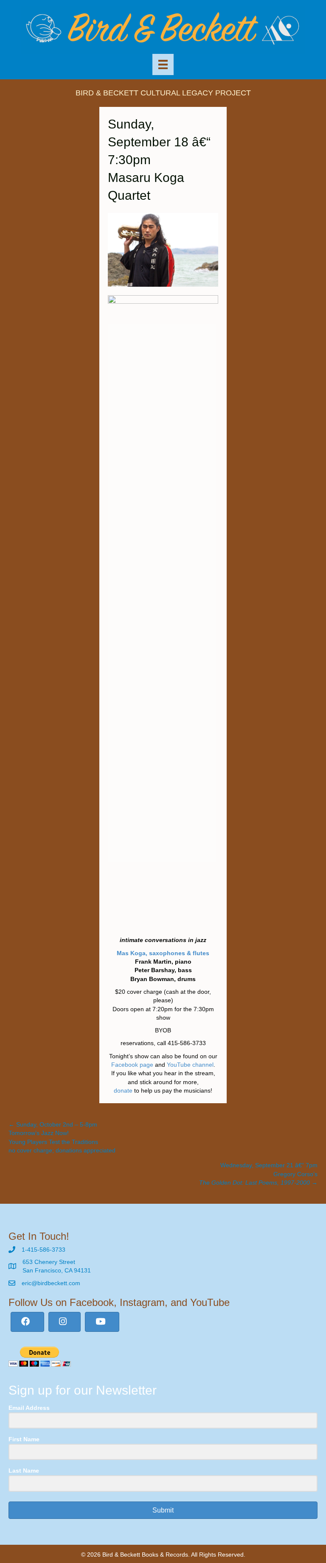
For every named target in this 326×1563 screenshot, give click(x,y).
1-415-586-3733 (43, 1249)
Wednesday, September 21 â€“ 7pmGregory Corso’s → (258, 1174)
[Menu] (163, 64)
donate (123, 1090)
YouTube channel (190, 1064)
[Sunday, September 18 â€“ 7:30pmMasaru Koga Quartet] (163, 249)
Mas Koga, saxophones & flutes (163, 953)
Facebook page (132, 1064)
